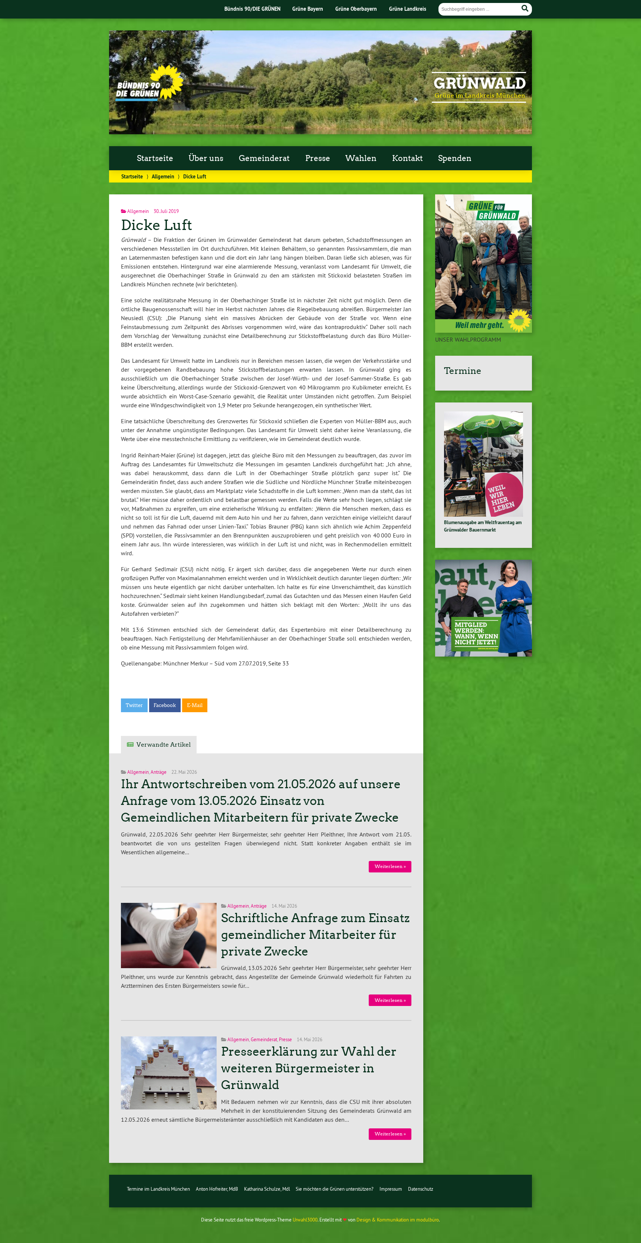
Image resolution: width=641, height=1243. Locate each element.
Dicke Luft (156, 225)
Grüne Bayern (307, 8)
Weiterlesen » (390, 866)
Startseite (155, 158)
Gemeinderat (264, 158)
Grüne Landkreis (407, 8)
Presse (317, 158)
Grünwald (480, 83)
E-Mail (195, 705)
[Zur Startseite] (149, 99)
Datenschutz (420, 1189)
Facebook (165, 705)
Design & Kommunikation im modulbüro (397, 1220)
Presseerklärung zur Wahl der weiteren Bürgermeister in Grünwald (309, 1068)
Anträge (159, 772)
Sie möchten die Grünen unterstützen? (335, 1189)
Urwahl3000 (305, 1220)
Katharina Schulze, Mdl (267, 1189)
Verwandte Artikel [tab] (164, 744)
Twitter (134, 705)
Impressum (390, 1189)
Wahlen (361, 158)
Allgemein (163, 176)
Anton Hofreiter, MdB (217, 1189)
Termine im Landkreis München (158, 1189)
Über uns (205, 158)
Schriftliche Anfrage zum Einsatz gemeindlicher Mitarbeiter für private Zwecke (315, 935)
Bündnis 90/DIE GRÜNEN (252, 8)
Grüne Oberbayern (356, 8)
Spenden (454, 158)
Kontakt (407, 158)
